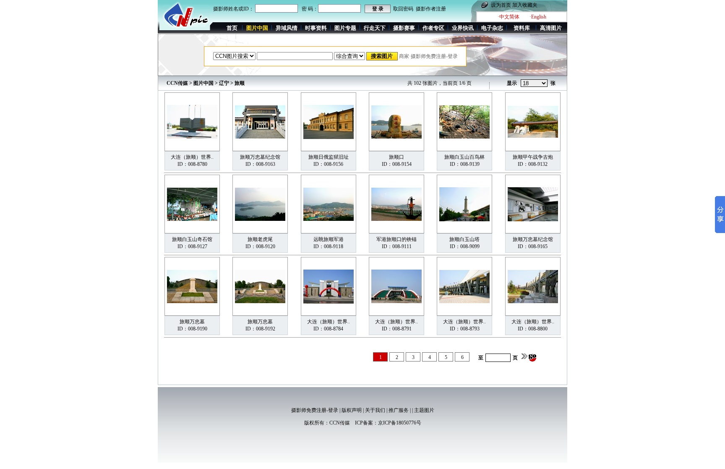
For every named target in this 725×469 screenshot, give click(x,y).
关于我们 (375, 410)
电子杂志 (492, 28)
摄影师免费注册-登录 (314, 410)
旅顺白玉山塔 (464, 239)
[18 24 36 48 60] (534, 83)
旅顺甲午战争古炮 (533, 157)
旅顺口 (396, 157)
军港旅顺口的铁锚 (396, 239)
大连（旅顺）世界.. (192, 157)
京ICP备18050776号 (399, 423)
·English (537, 17)
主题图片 (424, 410)
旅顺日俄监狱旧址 (328, 157)
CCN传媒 (177, 83)
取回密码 (403, 9)
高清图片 (551, 28)
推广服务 (399, 410)
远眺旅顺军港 (328, 239)
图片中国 (203, 83)
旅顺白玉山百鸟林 (464, 157)
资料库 (522, 28)
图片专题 (345, 28)
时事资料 (316, 28)
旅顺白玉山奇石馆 (192, 239)
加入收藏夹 (524, 5)
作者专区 (433, 28)
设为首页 (501, 5)
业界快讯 (463, 28)
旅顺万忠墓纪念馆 (260, 157)
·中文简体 (508, 17)
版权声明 (352, 410)
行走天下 (375, 28)
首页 (232, 28)
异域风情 (286, 28)
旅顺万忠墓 (192, 322)
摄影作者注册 (431, 9)
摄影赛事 (404, 28)
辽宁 (224, 83)
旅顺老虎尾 (260, 239)
